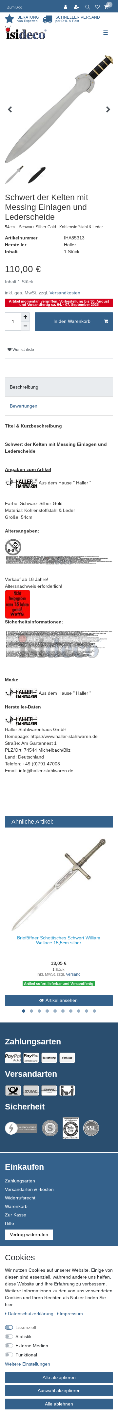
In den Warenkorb (71, 321)
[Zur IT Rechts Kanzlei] (21, 1128)
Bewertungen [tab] (23, 406)
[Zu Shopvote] (50, 1128)
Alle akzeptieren (59, 1377)
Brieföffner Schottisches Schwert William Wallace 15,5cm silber (58, 940)
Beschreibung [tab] (24, 387)
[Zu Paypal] (13, 1057)
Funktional (26, 1354)
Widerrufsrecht (20, 1197)
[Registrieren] (77, 6)
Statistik (23, 1336)
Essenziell (25, 1327)
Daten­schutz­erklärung (31, 1313)
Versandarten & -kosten (29, 1189)
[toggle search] (88, 6)
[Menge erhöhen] (25, 317)
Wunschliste (22, 349)
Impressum (71, 1313)
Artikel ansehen (62, 1000)
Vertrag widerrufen (29, 1234)
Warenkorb (16, 1206)
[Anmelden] (66, 6)
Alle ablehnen (59, 1403)
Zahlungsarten (20, 1180)
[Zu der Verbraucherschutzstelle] (71, 1128)
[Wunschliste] (97, 6)
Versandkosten (64, 292)
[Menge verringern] (25, 326)
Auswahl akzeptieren (59, 1390)
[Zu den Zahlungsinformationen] (49, 1057)
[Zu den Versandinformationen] (13, 1090)
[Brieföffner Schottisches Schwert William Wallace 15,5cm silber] (58, 883)
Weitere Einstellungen (27, 1364)
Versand (73, 974)
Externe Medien (31, 1345)
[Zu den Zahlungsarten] (67, 1057)
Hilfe (9, 1223)
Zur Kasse (15, 1214)
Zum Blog (14, 7)
